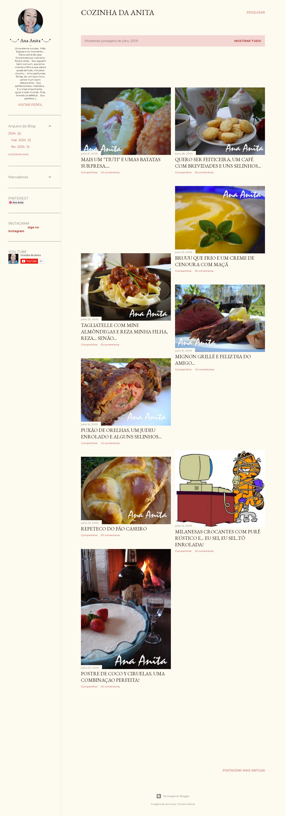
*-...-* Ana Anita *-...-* (30, 40)
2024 (14, 133)
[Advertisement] (157, 66)
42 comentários (110, 443)
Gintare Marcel (186, 804)
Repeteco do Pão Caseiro (114, 528)
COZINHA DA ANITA (117, 12)
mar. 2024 (20, 140)
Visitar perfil (30, 105)
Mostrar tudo (247, 41)
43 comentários (110, 172)
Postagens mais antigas (244, 770)
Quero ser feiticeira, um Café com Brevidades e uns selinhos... (218, 162)
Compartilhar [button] (89, 172)
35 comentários (110, 344)
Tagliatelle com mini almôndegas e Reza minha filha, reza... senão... (124, 331)
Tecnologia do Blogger (176, 796)
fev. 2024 (20, 147)
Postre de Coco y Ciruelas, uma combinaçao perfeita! (123, 676)
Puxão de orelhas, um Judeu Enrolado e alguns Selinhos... (121, 433)
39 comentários (204, 270)
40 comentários (204, 369)
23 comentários (204, 551)
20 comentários (110, 686)
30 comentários (110, 535)
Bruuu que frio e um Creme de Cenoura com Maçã (214, 261)
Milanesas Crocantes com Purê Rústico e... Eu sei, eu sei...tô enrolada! (217, 538)
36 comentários (204, 172)
